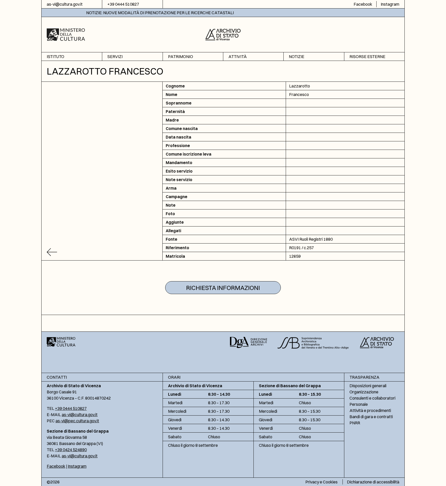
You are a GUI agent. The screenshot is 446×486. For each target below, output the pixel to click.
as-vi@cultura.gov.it (65, 4)
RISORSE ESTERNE (367, 56)
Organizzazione (363, 391)
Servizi (115, 56)
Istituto (55, 56)
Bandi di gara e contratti (371, 416)
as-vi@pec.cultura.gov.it (77, 420)
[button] (223, 34)
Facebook (363, 4)
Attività (237, 56)
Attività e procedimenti (370, 410)
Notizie (296, 56)
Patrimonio (180, 56)
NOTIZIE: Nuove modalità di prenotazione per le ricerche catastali (144, 12)
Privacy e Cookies (321, 481)
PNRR (354, 422)
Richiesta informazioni (223, 287)
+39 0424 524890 (71, 449)
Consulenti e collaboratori (372, 398)
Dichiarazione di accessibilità (373, 481)
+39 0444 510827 (123, 4)
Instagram (390, 4)
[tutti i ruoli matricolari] (102, 252)
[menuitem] (72, 56)
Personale (358, 404)
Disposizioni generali (367, 385)
